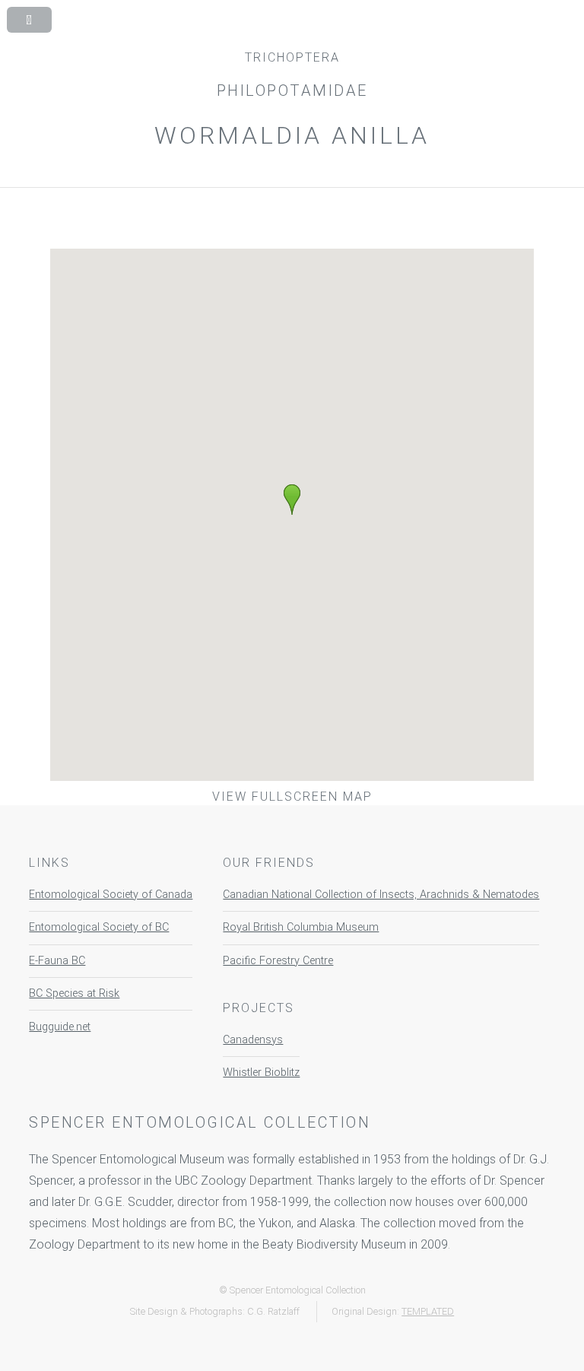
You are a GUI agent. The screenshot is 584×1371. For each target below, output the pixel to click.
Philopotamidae (292, 90)
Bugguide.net (59, 1026)
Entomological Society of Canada (110, 894)
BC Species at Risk (74, 993)
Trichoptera (292, 57)
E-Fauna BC (57, 960)
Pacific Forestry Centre (278, 960)
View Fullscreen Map (292, 796)
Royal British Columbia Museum (301, 927)
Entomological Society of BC (99, 927)
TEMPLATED (428, 1311)
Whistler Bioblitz (261, 1072)
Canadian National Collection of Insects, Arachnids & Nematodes (381, 894)
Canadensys (253, 1039)
